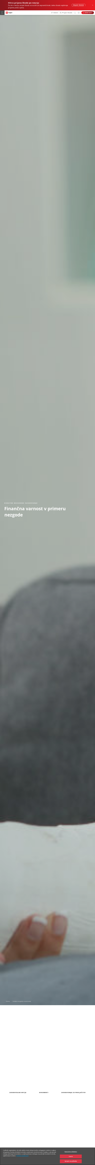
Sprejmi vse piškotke (71, 1161)
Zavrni (71, 1156)
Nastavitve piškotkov (71, 1151)
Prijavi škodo (78, 5)
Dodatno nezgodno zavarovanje (22, 1001)
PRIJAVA (79, 12)
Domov (8, 1001)
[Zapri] (92, 1156)
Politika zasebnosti (22, 1156)
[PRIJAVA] (79, 12)
